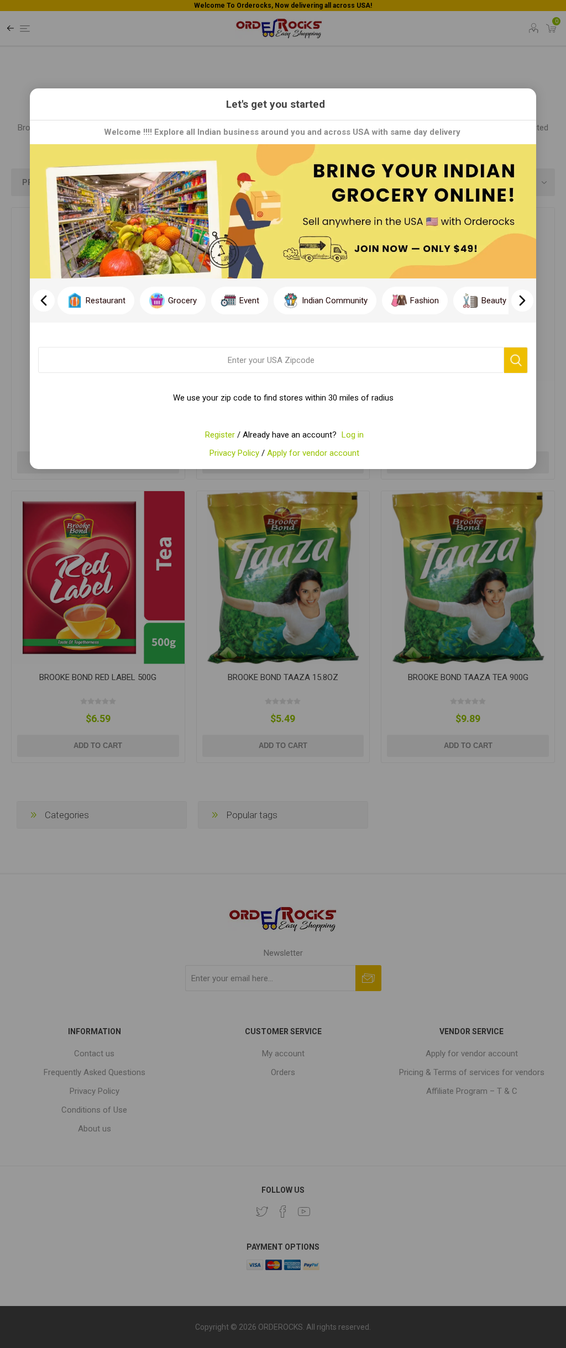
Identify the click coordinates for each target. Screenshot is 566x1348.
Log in (353, 435)
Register (220, 435)
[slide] (522, 300)
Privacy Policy (234, 453)
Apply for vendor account (313, 453)
